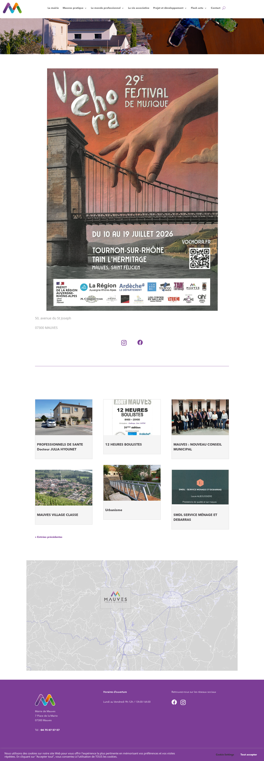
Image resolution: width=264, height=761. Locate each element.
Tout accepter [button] (248, 754)
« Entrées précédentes (48, 537)
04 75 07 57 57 (50, 730)
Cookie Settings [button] (225, 755)
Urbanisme (113, 510)
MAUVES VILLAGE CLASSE (57, 515)
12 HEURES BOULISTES (123, 444)
